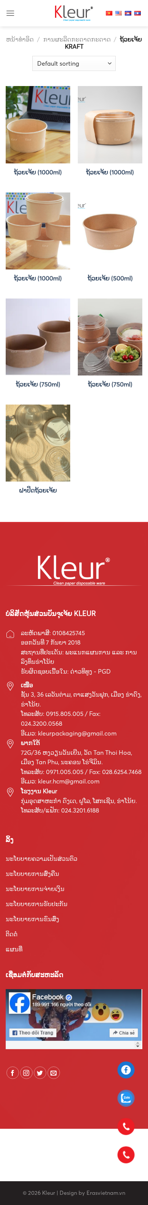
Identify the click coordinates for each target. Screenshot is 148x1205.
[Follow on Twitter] (40, 1072)
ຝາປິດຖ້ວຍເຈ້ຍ (38, 490)
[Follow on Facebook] (12, 1072)
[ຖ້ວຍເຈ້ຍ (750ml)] (38, 337)
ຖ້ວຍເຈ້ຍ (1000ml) (38, 172)
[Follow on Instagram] (26, 1072)
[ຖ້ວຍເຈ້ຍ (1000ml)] (38, 124)
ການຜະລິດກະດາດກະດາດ (77, 39)
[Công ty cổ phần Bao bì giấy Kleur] (74, 13)
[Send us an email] (53, 1072)
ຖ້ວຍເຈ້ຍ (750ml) (38, 384)
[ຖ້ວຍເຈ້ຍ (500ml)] (110, 230)
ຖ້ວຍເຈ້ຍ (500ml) (110, 278)
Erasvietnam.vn (106, 1193)
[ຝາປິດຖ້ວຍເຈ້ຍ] (38, 443)
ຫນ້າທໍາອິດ (20, 39)
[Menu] (10, 13)
